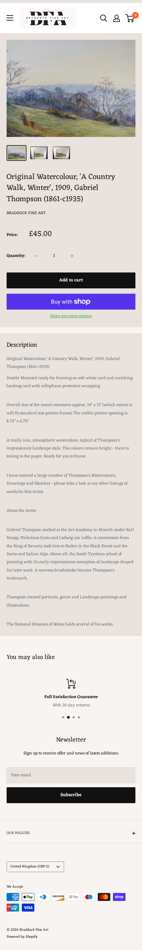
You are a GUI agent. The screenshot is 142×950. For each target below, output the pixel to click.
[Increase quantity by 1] (72, 256)
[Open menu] (10, 18)
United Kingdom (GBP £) (29, 866)
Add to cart (71, 280)
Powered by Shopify (22, 936)
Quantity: (16, 256)
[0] (130, 18)
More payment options (71, 316)
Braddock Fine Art (26, 213)
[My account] (116, 18)
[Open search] (103, 18)
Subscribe (71, 795)
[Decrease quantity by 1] (36, 256)
